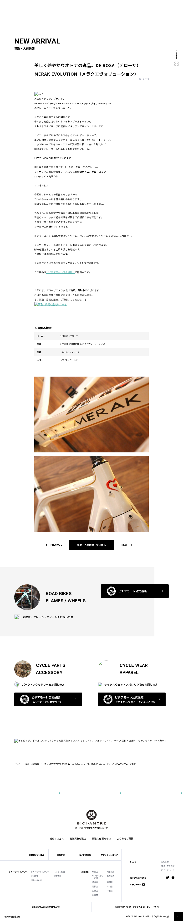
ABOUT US (41, 5)
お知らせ (165, 862)
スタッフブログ (167, 866)
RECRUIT (107, 5)
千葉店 (109, 891)
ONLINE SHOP (80, 5)
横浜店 (95, 882)
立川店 (109, 886)
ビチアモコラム (167, 870)
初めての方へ (33, 9)
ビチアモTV (135, 884)
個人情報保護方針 (12, 916)
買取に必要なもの (101, 838)
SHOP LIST (65, 5)
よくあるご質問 (102, 9)
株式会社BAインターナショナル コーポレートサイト (137, 906)
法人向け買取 (62, 9)
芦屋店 (95, 872)
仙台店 (95, 895)
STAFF (53, 5)
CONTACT (95, 5)
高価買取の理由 (78, 838)
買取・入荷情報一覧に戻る (91, 545)
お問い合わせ (36, 880)
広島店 (95, 891)
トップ (17, 763)
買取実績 (48, 9)
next (124, 544)
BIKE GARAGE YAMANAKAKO (46, 906)
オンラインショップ (109, 854)
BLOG (133, 862)
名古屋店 (110, 876)
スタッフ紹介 (59, 872)
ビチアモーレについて (40, 872)
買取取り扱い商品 (36, 854)
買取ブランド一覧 (82, 9)
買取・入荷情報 (32, 763)
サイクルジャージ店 (97, 877)
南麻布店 (110, 872)
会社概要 (34, 876)
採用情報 (57, 876)
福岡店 (109, 882)
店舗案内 (85, 872)
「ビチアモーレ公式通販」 (60, 272)
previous (56, 544)
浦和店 (95, 886)
